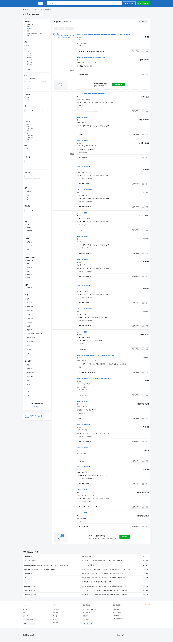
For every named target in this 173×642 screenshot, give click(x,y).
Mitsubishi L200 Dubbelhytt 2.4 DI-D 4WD (91, 57)
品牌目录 (55, 622)
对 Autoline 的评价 (58, 619)
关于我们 (25, 609)
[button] (143, 51)
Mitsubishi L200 (82, 117)
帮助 (24, 612)
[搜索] (48, 3)
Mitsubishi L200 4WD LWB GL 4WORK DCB (92, 94)
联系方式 (25, 616)
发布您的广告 (118, 84)
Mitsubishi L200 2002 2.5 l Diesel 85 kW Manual (93, 378)
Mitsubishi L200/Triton (84, 166)
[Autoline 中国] (29, 3)
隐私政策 (55, 612)
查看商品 (124, 536)
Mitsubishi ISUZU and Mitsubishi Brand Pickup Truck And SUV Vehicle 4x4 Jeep (104, 34)
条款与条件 (56, 609)
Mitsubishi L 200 (82, 401)
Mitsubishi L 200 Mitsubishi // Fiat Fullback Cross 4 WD (95, 355)
